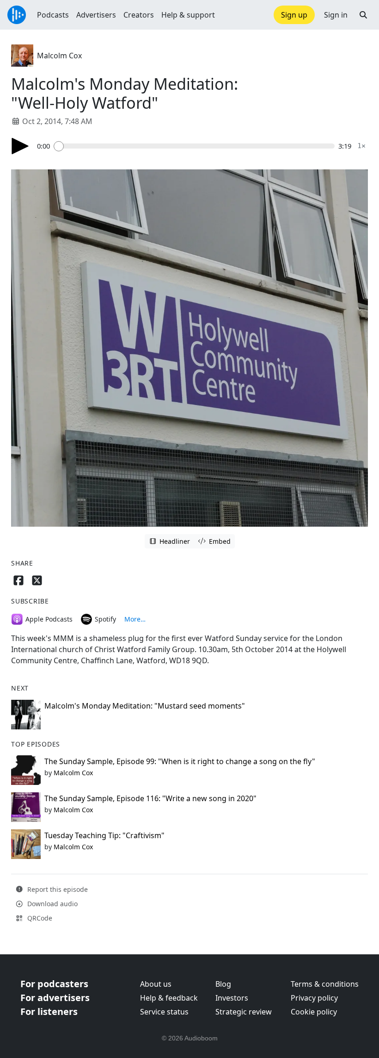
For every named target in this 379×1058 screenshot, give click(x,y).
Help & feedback (169, 998)
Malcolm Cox (59, 55)
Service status (164, 1012)
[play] (20, 146)
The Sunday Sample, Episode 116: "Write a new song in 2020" (150, 798)
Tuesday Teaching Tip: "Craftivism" (104, 835)
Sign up (294, 15)
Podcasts (53, 15)
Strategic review (243, 1012)
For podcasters (54, 983)
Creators (138, 15)
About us (155, 984)
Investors (231, 998)
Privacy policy (314, 998)
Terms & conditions (325, 984)
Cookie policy (314, 1012)
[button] (363, 15)
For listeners (49, 1011)
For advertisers (55, 997)
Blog (223, 984)
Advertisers (96, 15)
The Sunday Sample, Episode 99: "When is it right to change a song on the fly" (179, 761)
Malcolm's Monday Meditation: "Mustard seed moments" (144, 706)
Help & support (188, 15)
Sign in (336, 15)
